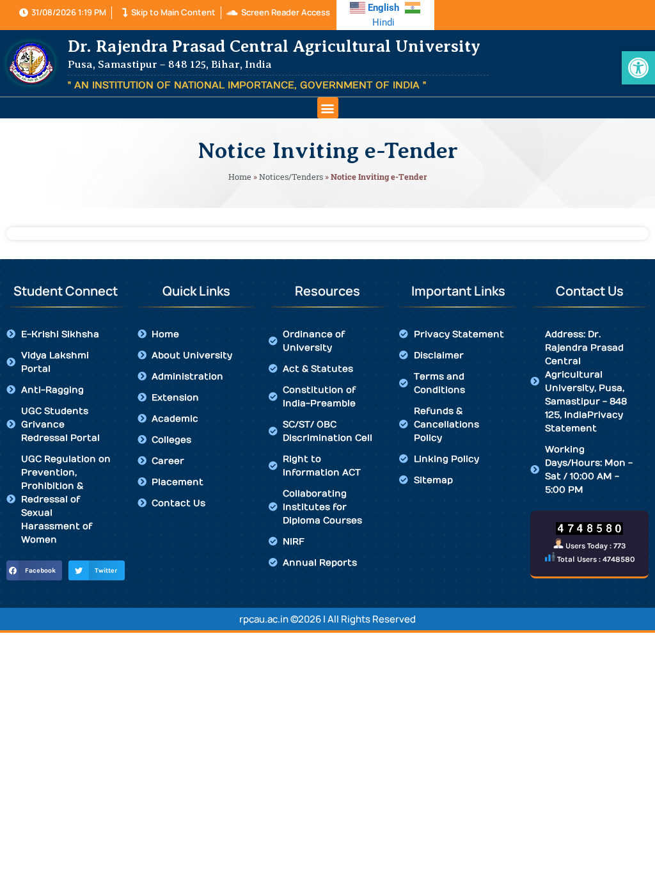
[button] (327, 107)
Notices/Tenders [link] (291, 176)
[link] (638, 67)
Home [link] (239, 176)
